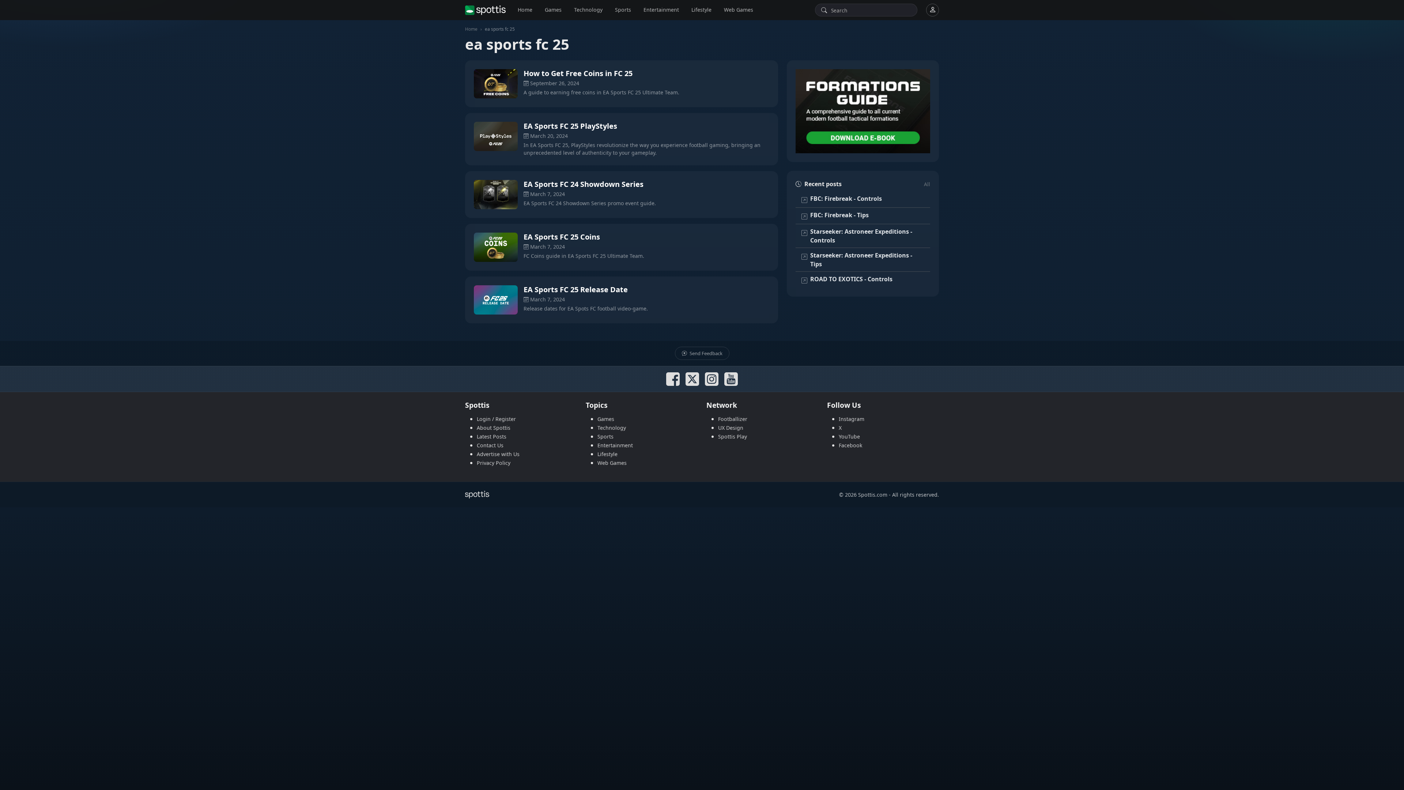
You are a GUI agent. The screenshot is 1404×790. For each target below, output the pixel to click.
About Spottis (493, 427)
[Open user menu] (932, 10)
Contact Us (490, 445)
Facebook (851, 445)
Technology (588, 9)
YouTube (849, 436)
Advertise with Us (498, 454)
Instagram (851, 418)
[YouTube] (731, 379)
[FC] (863, 111)
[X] (692, 379)
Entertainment (661, 9)
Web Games (738, 9)
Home (525, 9)
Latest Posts (491, 436)
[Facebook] (673, 379)
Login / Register (496, 418)
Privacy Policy (493, 462)
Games (553, 9)
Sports (623, 9)
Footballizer (732, 418)
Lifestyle (701, 9)
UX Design (730, 427)
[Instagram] (711, 379)
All (927, 184)
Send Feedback (705, 353)
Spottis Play (732, 436)
